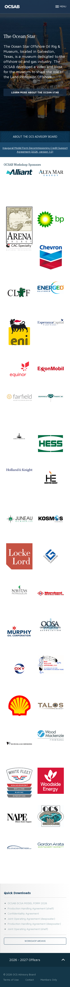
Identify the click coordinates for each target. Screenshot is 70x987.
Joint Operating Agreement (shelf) (28, 929)
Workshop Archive (35, 941)
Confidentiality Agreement (23, 913)
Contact (29, 979)
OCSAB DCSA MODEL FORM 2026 (27, 903)
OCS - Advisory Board (12, 7)
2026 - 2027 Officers (24, 960)
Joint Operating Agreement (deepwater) (31, 918)
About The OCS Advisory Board (35, 136)
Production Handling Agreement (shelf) (31, 908)
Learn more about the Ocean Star (35, 92)
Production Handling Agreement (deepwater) (34, 923)
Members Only (49, 979)
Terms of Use (11, 979)
